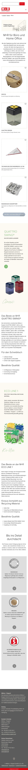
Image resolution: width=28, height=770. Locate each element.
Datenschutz (5, 765)
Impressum (12, 765)
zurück (4, 15)
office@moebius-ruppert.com (8, 734)
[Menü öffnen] (26, 9)
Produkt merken (25, 68)
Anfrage (12, 710)
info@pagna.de (5, 750)
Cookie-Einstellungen (21, 765)
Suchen (22, 4)
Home (8, 15)
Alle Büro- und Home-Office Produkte (14, 214)
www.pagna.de (5, 751)
